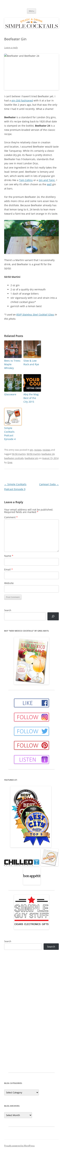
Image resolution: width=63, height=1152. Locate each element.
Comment (11, 517)
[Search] (53, 616)
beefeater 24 (47, 454)
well (49, 184)
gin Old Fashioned (22, 100)
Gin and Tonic (47, 180)
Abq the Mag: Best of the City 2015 (31, 398)
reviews (46, 449)
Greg (9, 462)
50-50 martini (19, 454)
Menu (31, 11)
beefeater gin (31, 458)
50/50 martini (33, 454)
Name (8, 555)
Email (8, 569)
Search (7, 610)
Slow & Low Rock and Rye (31, 362)
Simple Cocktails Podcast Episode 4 (10, 433)
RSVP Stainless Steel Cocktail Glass (35, 314)
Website (9, 583)
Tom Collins (26, 180)
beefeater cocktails (14, 458)
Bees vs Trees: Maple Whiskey (12, 364)
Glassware (10, 394)
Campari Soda (49, 484)
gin (31, 449)
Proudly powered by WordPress (19, 1145)
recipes (37, 449)
